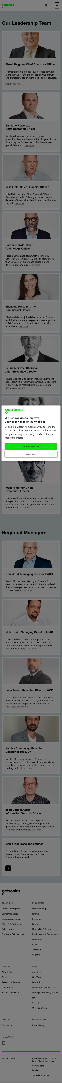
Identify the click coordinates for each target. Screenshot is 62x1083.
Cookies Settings (31, 454)
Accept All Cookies (31, 446)
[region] (31, 433)
